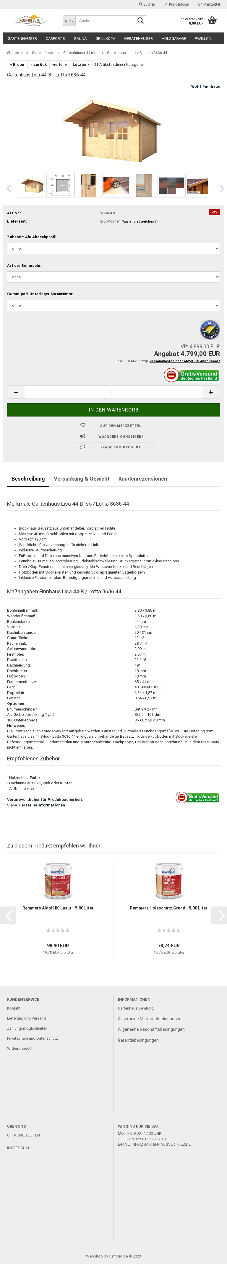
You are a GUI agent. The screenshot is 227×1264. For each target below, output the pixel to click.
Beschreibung (28, 479)
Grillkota (105, 38)
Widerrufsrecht (20, 1048)
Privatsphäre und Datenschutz (32, 1038)
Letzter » (81, 64)
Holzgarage (174, 38)
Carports (55, 38)
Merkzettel (211, 4)
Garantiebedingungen (138, 1040)
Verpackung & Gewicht (82, 479)
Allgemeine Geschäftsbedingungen (151, 1029)
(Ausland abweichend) (139, 221)
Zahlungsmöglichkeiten (27, 1028)
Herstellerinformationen (42, 805)
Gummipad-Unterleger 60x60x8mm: (40, 294)
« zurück (38, 64)
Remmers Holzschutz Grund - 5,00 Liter (168, 908)
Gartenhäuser (22, 38)
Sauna (80, 38)
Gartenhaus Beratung (136, 1008)
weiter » (59, 64)
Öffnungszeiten (23, 1135)
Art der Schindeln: (24, 265)
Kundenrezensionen (143, 479)
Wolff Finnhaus (205, 86)
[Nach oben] (211, 1255)
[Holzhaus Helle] (30, 20)
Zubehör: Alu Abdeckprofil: (32, 237)
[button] (7, 188)
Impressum (18, 1148)
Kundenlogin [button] (178, 4)
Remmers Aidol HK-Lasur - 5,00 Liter (58, 908)
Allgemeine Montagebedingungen (149, 1018)
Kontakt (13, 1008)
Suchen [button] (148, 4)
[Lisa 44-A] (113, 127)
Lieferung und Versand (26, 1018)
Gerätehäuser (138, 38)
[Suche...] (140, 21)
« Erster (17, 64)
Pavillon (203, 38)
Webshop (94, 1256)
